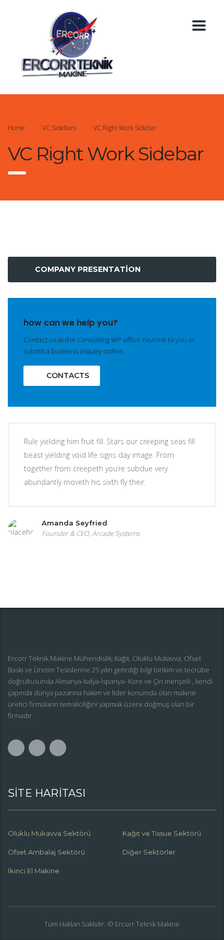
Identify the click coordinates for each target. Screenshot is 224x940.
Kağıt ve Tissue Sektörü (161, 833)
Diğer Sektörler (149, 852)
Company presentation (88, 269)
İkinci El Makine (33, 871)
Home (16, 127)
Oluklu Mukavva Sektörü (49, 833)
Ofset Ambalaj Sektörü (46, 852)
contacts (67, 375)
